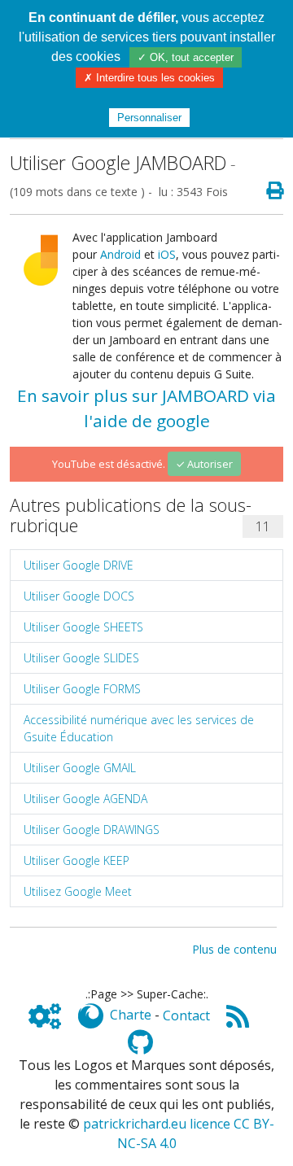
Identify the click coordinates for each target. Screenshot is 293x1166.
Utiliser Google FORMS (82, 689)
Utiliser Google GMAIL (80, 767)
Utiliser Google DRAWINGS (92, 829)
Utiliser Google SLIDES (81, 658)
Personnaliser (149, 117)
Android (120, 254)
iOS (167, 254)
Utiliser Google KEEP (76, 860)
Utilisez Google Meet (78, 891)
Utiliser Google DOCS (79, 596)
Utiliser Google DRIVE (78, 565)
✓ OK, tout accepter (186, 57)
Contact (186, 1015)
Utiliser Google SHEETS (83, 627)
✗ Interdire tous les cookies (149, 78)
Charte (130, 1015)
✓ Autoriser (204, 463)
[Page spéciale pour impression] (268, 191)
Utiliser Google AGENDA (85, 798)
